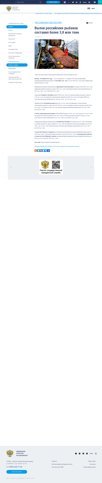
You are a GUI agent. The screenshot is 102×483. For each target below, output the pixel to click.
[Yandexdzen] (69, 2)
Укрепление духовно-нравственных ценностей (15, 78)
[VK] (76, 2)
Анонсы (10, 30)
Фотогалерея (11, 42)
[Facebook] (46, 150)
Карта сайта (92, 461)
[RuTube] (84, 2)
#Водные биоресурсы (41, 146)
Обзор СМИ (11, 39)
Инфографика (12, 68)
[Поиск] (40, 2)
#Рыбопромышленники (72, 146)
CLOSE (99, 2)
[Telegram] (73, 2)
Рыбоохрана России (13, 61)
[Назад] (11, 167)
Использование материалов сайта (62, 464)
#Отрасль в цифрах (59, 146)
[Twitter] (43, 150)
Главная (36, 22)
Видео (10, 46)
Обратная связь (53, 2)
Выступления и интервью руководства (15, 34)
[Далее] (91, 167)
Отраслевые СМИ (13, 49)
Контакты (93, 464)
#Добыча (50, 146)
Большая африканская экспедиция (14, 72)
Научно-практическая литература (14, 57)
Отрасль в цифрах (13, 65)
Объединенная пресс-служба (16, 23)
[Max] (65, 2)
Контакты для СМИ (57, 467)
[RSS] (89, 2)
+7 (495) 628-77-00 (14, 467)
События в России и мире (15, 82)
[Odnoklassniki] (36, 150)
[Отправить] (48, 150)
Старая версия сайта (89, 467)
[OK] (80, 2)
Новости (10, 26)
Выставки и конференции (15, 52)
